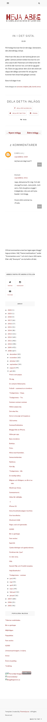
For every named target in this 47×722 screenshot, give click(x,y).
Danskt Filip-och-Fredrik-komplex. (21, 566)
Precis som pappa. (15, 374)
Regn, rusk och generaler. (18, 525)
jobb (30, 87)
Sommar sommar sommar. (18, 402)
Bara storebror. (14, 439)
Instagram (20, 285)
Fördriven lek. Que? (16, 552)
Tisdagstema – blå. (16, 471)
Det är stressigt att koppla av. (19, 416)
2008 (10, 351)
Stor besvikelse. (15, 515)
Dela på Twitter (19, 113)
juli (11, 371)
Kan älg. (12, 466)
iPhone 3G (13, 506)
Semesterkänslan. (15, 457)
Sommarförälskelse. (16, 425)
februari (13, 592)
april (11, 585)
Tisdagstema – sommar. (17, 575)
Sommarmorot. (14, 492)
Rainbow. (12, 462)
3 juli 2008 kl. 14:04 (21, 157)
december (13, 354)
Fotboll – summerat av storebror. (20, 388)
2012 (10, 337)
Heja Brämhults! (15, 570)
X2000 (11, 529)
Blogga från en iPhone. (17, 430)
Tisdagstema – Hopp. (16, 393)
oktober (13, 361)
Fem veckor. (13, 538)
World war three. (15, 488)
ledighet (25, 87)
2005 (10, 606)
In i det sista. (13, 557)
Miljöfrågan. (9, 630)
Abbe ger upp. (14, 434)
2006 (10, 602)
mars (11, 589)
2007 (10, 599)
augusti (12, 368)
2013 (10, 334)
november (13, 357)
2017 (10, 320)
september (14, 364)
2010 (10, 344)
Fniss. (11, 448)
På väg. (11, 379)
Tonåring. (8, 666)
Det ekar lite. (13, 411)
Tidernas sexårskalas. (13, 620)
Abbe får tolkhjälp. (15, 497)
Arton (7, 656)
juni (11, 578)
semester (20, 87)
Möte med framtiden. (16, 453)
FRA (10, 561)
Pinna (35, 113)
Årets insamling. (11, 661)
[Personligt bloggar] (14, 674)
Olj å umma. (13, 420)
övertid (34, 87)
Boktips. (12, 443)
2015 (10, 327)
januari (12, 595)
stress (39, 87)
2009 (10, 347)
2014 (10, 330)
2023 (10, 313)
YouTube (10, 295)
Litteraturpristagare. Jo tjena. (15, 651)
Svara (39, 164)
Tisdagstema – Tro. (16, 397)
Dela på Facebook (24, 108)
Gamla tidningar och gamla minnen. (21, 548)
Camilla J (19, 153)
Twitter (10, 285)
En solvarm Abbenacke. (17, 384)
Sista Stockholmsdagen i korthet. (21, 511)
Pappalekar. (9, 635)
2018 (10, 317)
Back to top (35, 719)
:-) (10, 502)
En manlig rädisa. (15, 476)
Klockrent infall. (14, 520)
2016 (10, 324)
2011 (10, 341)
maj (11, 582)
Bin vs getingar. (14, 534)
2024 (10, 310)
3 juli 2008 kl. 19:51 (21, 178)
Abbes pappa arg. (15, 407)
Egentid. (12, 543)
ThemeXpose (24, 712)
